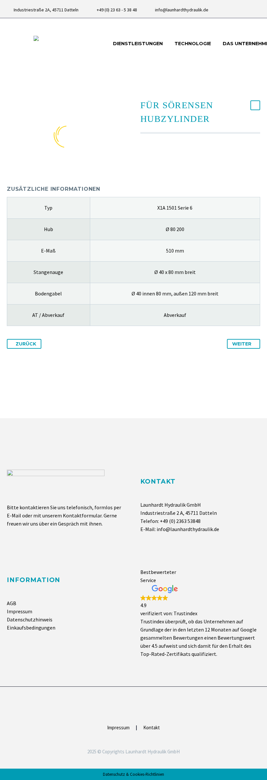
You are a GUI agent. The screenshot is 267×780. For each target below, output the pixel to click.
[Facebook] (247, 9)
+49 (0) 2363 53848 (180, 521)
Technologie (193, 43)
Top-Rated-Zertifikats (165, 654)
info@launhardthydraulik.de (181, 10)
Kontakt (151, 727)
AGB (11, 603)
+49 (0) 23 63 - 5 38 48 (117, 10)
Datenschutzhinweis (29, 619)
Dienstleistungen (138, 43)
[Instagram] (257, 9)
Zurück (26, 344)
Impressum (19, 611)
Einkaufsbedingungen (31, 627)
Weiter (241, 344)
